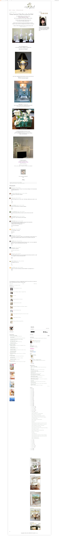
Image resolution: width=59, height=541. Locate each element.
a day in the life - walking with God (36, 359)
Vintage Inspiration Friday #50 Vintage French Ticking (39, 427)
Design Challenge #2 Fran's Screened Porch (38, 430)
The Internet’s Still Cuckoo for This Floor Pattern (37, 369)
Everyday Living (33, 384)
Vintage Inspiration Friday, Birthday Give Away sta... (39, 424)
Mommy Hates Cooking (13, 335)
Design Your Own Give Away (17, 302)
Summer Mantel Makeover (35, 438)
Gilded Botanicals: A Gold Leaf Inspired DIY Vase (37, 375)
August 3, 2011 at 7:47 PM (20, 205)
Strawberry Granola (13, 339)
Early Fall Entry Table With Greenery (36, 373)
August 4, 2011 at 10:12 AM (17, 253)
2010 (32, 448)
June (32, 441)
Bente (12, 229)
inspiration (15, 183)
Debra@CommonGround (36, 340)
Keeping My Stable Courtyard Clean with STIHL (37, 371)
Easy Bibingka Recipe (13, 351)
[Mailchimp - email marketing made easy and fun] (45, 332)
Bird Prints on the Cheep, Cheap (36, 426)
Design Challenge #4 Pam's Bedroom (37, 419)
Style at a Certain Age (34, 366)
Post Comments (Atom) (16, 285)
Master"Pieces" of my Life (34, 378)
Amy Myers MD (12, 357)
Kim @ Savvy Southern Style (15, 193)
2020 (32, 394)
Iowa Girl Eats (12, 337)
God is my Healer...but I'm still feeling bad (39, 360)
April (32, 443)
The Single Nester (25, 104)
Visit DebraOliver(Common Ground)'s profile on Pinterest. (38, 338)
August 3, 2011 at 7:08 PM (23, 193)
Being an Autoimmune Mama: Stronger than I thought (17, 361)
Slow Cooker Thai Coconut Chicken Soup (16, 341)
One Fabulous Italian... (35, 418)
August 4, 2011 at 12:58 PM (19, 267)
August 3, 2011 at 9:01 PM (20, 211)
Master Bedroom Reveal (24, 77)
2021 (32, 393)
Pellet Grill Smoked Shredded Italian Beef (16, 336)
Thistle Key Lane (33, 372)
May (32, 442)
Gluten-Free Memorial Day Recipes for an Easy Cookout (18, 349)
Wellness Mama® (12, 347)
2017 (32, 398)
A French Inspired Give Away (17, 288)
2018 (32, 397)
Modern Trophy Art (23, 26)
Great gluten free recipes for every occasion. (16, 339)
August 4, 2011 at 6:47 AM (16, 247)
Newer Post (11, 283)
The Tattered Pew (33, 382)
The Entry (33, 432)
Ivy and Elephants (13, 205)
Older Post (35, 283)
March (33, 444)
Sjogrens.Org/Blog (12, 344)
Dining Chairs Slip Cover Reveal (17, 299)
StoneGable (32, 380)
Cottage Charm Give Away (17, 317)
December (33, 406)
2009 (32, 449)
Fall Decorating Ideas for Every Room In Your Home (38, 381)
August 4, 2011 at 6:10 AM (17, 235)
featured (13, 183)
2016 (32, 399)
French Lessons (34, 420)
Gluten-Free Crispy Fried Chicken (15, 359)
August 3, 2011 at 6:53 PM (16, 187)
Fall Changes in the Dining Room (36, 414)
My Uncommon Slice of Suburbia (35, 374)
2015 (32, 400)
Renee (12, 235)
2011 (32, 405)
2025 (32, 388)
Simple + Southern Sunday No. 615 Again (36, 385)
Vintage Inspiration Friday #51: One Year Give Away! (20, 313)
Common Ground (33, 354)
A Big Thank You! (34, 433)
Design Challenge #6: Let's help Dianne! (37, 413)
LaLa (12, 253)
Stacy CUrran (13, 267)
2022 (32, 392)
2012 (32, 404)
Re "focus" (14, 295)
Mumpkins (33, 421)
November (33, 407)
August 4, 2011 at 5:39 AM (17, 229)
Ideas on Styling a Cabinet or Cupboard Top (19, 291)
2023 (32, 391)
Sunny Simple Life (13, 216)
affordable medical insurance (15, 250)
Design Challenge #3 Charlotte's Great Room (38, 425)
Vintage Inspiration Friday (21, 183)
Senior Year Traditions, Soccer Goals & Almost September (39, 383)
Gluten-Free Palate (13, 349)
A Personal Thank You (35, 412)
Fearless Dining (12, 355)
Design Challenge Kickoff (35, 437)
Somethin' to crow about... (35, 431)
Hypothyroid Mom (13, 352)
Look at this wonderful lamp (23, 48)
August (33, 411)
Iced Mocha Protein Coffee (14, 343)
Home (23, 283)
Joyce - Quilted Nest (14, 211)
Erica (12, 247)
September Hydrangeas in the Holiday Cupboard (20, 306)
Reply (12, 195)
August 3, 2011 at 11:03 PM (20, 216)
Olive (12, 187)
